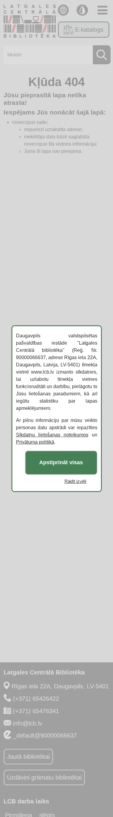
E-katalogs (89, 29)
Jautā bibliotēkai (28, 756)
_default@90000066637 (45, 735)
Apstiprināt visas (61, 462)
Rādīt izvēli (75, 481)
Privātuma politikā (35, 442)
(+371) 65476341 (36, 711)
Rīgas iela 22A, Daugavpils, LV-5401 (60, 686)
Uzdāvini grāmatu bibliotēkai (44, 777)
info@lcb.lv (27, 723)
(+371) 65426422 (36, 698)
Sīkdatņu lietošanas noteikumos (52, 434)
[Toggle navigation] (102, 10)
